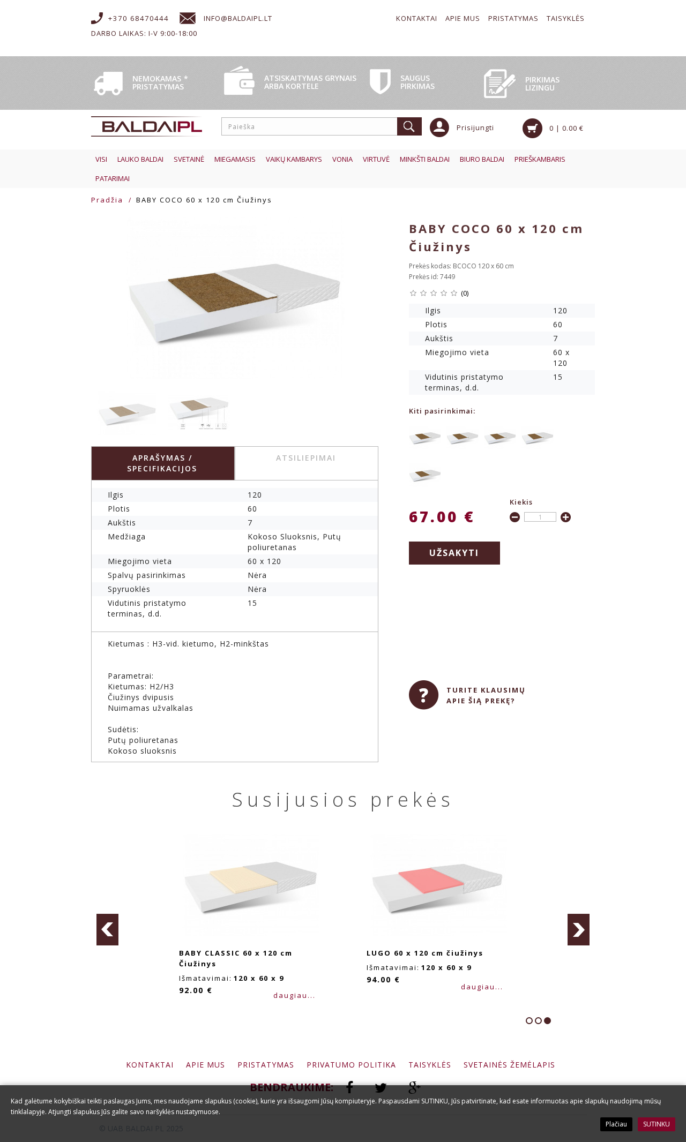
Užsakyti (454, 553)
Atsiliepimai (306, 458)
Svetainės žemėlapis (509, 1065)
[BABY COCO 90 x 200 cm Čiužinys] (425, 474)
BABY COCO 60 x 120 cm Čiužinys (204, 200)
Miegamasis (235, 159)
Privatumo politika (351, 1065)
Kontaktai (416, 18)
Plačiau (616, 1124)
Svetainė (189, 159)
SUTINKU (656, 1124)
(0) (464, 293)
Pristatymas (513, 18)
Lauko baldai (140, 159)
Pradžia (107, 200)
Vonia (342, 159)
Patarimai (112, 178)
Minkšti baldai (425, 159)
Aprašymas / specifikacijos (162, 463)
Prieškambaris (539, 159)
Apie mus (462, 18)
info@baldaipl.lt (238, 18)
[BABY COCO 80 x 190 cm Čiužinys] (500, 436)
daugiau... (294, 995)
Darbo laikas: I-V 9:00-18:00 (144, 33)
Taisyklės (566, 18)
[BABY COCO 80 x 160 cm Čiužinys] (425, 436)
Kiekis (521, 502)
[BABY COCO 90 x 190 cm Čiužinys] (537, 436)
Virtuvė (376, 159)
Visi (101, 159)
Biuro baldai (482, 159)
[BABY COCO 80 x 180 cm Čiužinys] (462, 436)
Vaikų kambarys (294, 159)
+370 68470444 (138, 18)
